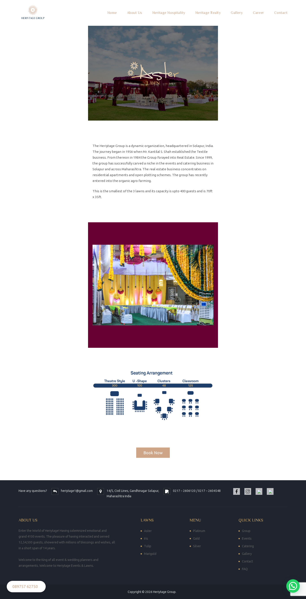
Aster (148, 531)
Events (247, 538)
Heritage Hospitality (168, 13)
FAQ (245, 569)
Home (112, 13)
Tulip (147, 546)
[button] (153, 453)
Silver (197, 546)
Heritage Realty (208, 13)
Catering (248, 546)
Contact (281, 13)
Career (258, 13)
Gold (196, 538)
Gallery (237, 13)
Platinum (199, 531)
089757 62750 (25, 586)
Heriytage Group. (164, 592)
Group (246, 531)
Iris (146, 538)
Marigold (150, 554)
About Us (134, 13)
